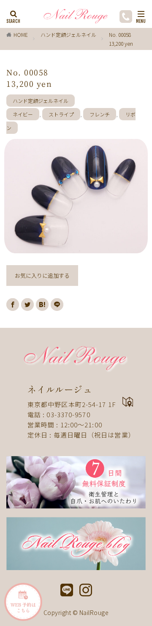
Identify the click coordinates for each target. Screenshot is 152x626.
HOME (21, 34)
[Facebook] (12, 304)
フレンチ (100, 114)
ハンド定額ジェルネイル (68, 34)
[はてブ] (42, 304)
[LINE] (57, 304)
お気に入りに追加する (42, 275)
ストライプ (61, 114)
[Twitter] (27, 304)
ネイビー (23, 114)
